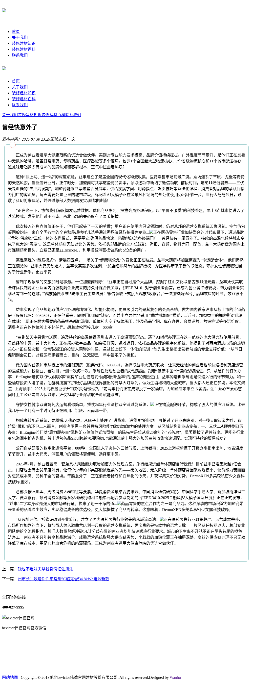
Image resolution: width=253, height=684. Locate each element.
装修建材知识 (24, 43)
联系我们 (20, 55)
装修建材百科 (24, 49)
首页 (16, 31)
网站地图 (10, 677)
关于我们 (20, 37)
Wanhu (175, 677)
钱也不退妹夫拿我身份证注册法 (45, 569)
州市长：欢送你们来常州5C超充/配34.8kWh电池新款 (63, 579)
